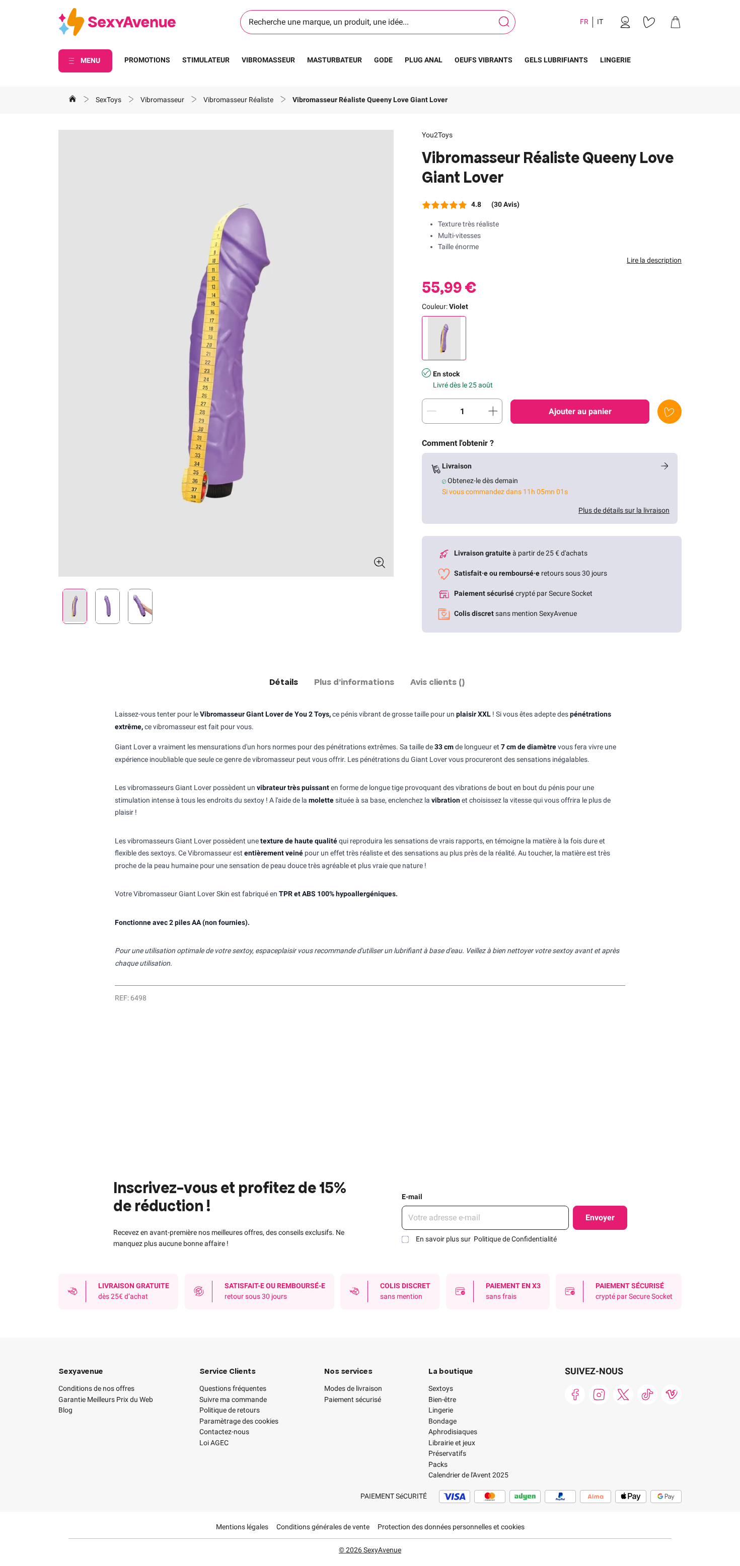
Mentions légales (242, 1527)
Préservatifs (447, 1453)
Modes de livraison (353, 1388)
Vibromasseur (163, 100)
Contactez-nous (224, 1432)
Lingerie (440, 1410)
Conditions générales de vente (322, 1527)
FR (584, 22)
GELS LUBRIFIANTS (556, 60)
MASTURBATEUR (334, 60)
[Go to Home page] (117, 22)
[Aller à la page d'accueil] (72, 100)
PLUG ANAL (423, 60)
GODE (383, 60)
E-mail (412, 1197)
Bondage (442, 1421)
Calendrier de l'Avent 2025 (468, 1475)
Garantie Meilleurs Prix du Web (105, 1399)
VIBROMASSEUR (268, 60)
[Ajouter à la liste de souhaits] (669, 412)
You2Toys (437, 135)
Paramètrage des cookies (238, 1421)
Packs (438, 1464)
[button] (226, 353)
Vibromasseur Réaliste (239, 100)
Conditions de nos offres (96, 1388)
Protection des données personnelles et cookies (451, 1527)
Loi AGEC (214, 1443)
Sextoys (440, 1388)
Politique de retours (229, 1410)
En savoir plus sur (486, 1239)
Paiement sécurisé (352, 1399)
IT (600, 22)
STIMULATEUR (206, 60)
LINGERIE (615, 60)
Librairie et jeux (451, 1443)
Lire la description (654, 260)
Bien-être (442, 1399)
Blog (65, 1410)
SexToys (109, 100)
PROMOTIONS (147, 60)
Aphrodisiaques (452, 1432)
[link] (625, 22)
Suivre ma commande (233, 1399)
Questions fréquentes (232, 1388)
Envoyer (600, 1217)
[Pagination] (74, 606)
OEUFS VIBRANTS (483, 60)
